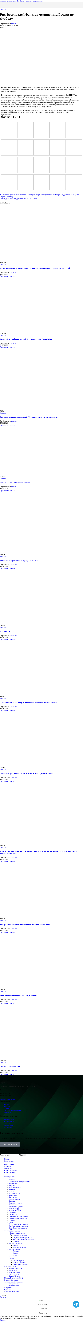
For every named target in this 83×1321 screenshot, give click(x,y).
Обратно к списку (6, 197)
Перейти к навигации (8, 1)
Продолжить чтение (7, 276)
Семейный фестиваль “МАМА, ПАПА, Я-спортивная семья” (27, 773)
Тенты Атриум (14, 1274)
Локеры (16, 1241)
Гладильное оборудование (22, 1237)
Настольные (13, 1205)
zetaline (14, 24)
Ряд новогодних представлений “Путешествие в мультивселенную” (29, 417)
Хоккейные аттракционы (18, 1228)
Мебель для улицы (15, 1243)
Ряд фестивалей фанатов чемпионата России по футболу (25, 924)
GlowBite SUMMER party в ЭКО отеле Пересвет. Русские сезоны (28, 702)
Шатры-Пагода (14, 1276)
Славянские (13, 1214)
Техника (12, 1220)
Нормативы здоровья (16, 1207)
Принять (3, 1320)
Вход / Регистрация (11, 1291)
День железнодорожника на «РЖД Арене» (18, 995)
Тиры (11, 1222)
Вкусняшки (13, 1184)
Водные (11, 1185)
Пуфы (15, 1255)
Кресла (15, 1253)
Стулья (11, 1259)
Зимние (11, 1191)
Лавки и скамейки (19, 1263)
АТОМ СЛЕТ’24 (7, 632)
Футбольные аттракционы (18, 1226)
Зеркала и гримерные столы (23, 1239)
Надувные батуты (15, 1203)
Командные (13, 1195)
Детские (12, 1189)
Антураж (12, 1180)
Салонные (12, 1212)
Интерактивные (14, 1193)
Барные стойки (14, 1232)
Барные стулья (18, 1261)
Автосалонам (13, 1178)
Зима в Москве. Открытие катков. (15, 483)
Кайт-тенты (13, 1270)
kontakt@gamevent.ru (7, 1099)
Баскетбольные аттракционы (19, 1182)
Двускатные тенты (15, 1268)
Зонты (15, 1245)
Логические (13, 1197)
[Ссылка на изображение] (13, 1079)
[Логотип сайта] (33, 9)
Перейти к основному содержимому (30, 1)
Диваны (16, 1251)
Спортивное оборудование (18, 1216)
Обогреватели (14, 1284)
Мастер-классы (14, 1199)
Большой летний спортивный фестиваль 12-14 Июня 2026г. (26, 339)
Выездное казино (15, 1187)
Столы (11, 1257)
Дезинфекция (14, 1286)
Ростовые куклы (15, 1211)
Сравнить (7, 1289)
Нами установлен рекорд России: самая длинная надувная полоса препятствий (35, 268)
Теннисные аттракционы (18, 1218)
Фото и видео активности (18, 1224)
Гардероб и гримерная (17, 1234)
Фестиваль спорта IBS (10, 1066)
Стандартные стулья (20, 1264)
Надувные (12, 1201)
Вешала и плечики (20, 1236)
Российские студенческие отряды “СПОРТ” (19, 560)
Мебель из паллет (19, 1247)
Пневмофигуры (14, 1209)
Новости (3, 9)
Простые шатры (14, 1272)
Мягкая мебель (14, 1249)
